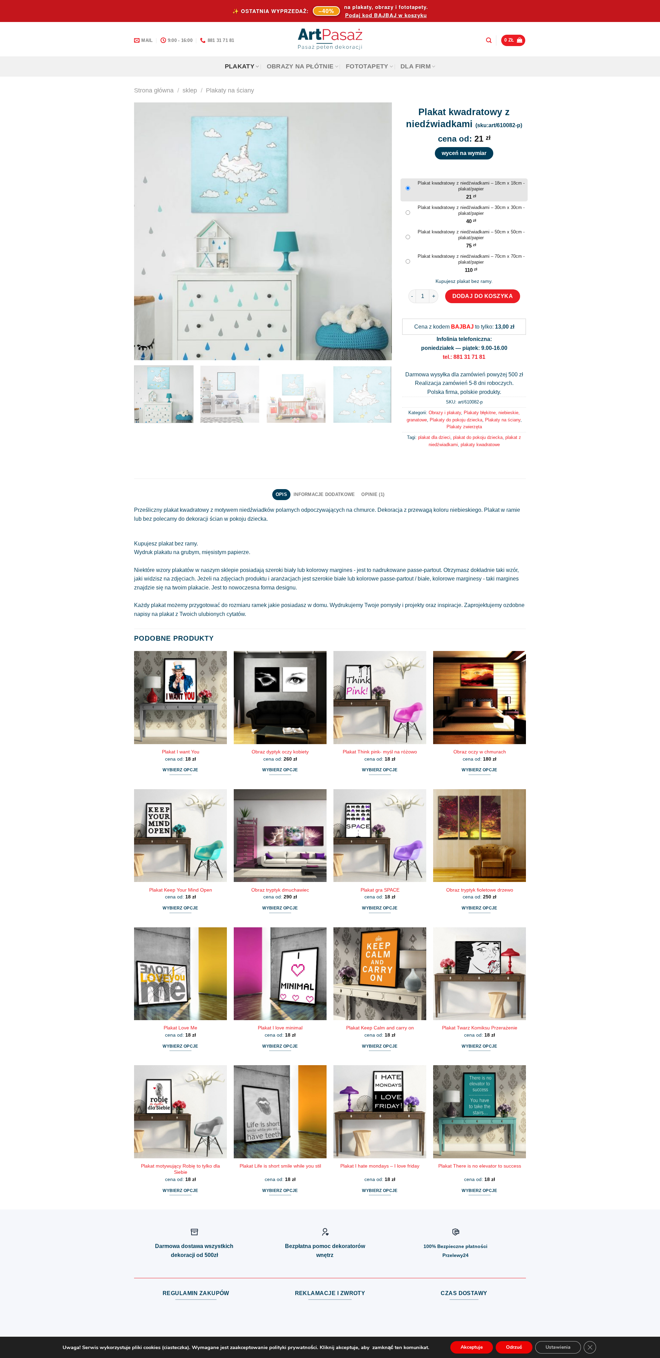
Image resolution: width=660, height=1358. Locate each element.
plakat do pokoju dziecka (478, 437)
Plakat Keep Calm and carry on (380, 1027)
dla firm (415, 66)
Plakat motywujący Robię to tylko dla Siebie (180, 1169)
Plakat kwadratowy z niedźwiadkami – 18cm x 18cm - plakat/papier (471, 185)
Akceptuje (472, 1347)
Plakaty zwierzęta (464, 426)
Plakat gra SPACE (380, 890)
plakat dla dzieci (434, 437)
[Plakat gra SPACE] (379, 835)
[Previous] (148, 231)
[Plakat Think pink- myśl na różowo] (379, 697)
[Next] (378, 231)
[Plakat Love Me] (180, 973)
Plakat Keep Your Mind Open (180, 890)
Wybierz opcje (180, 770)
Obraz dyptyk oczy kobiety (280, 751)
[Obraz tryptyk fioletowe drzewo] (479, 835)
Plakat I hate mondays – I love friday (379, 1166)
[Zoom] (143, 351)
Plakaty (239, 66)
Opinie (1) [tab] (372, 494)
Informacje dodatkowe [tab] (324, 494)
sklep (190, 90)
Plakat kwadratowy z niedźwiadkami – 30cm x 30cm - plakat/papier (471, 210)
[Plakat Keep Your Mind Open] (180, 835)
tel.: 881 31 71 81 (464, 357)
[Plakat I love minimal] (280, 973)
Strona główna (154, 90)
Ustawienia (558, 1347)
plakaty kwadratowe (480, 444)
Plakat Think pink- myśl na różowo (380, 751)
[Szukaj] (489, 40)
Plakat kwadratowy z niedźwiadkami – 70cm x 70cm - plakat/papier (471, 259)
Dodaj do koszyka (482, 296)
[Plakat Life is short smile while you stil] (280, 1111)
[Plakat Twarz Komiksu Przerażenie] (479, 973)
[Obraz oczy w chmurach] (479, 697)
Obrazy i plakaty (445, 412)
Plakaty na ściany (230, 90)
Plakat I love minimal (280, 1027)
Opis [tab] (281, 494)
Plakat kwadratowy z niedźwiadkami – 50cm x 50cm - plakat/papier (471, 234)
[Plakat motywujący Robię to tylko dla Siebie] (180, 1111)
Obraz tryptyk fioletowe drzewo (479, 890)
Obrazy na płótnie (300, 66)
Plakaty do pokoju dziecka (456, 419)
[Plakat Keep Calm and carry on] (379, 973)
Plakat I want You (180, 751)
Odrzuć (514, 1347)
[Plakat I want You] (180, 697)
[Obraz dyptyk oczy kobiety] (280, 697)
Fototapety (367, 66)
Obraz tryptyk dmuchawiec (280, 890)
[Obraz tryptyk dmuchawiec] (280, 835)
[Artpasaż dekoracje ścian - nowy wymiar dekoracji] (330, 39)
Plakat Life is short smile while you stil (280, 1166)
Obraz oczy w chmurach (479, 751)
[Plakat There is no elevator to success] (479, 1111)
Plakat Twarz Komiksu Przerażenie (479, 1027)
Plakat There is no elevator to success (479, 1166)
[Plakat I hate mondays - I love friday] (379, 1111)
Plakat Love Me (180, 1027)
